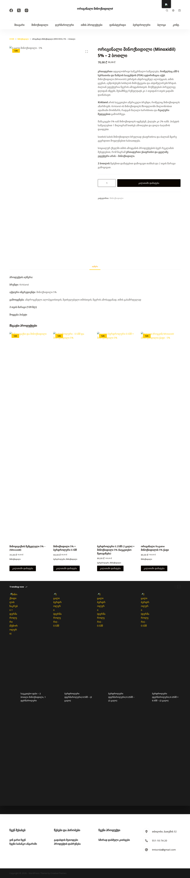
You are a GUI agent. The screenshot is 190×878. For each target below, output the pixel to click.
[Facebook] (11, 10)
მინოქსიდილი (39, 24)
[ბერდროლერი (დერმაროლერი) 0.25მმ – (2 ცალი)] (101, 697)
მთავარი (19, 24)
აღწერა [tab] (95, 266)
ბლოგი (161, 24)
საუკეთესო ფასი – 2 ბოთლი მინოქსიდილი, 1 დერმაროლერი (33, 697)
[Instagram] (26, 10)
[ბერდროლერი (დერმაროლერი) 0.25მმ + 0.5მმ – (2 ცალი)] (145, 697)
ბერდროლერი (141, 24)
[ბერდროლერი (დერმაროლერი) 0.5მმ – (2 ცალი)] (57, 697)
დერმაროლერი (64, 24)
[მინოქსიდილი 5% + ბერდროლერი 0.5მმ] (73, 436)
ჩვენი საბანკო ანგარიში (23, 843)
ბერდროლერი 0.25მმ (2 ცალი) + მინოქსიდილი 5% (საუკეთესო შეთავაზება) (116, 550)
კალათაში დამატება (148, 183)
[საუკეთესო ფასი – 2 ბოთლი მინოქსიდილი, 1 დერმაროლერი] (13, 697)
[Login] (173, 10)
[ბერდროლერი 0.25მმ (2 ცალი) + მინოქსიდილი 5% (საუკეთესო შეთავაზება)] (117, 436)
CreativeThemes (58, 873)
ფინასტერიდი (117, 24)
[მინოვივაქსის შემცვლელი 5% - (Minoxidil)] (29, 436)
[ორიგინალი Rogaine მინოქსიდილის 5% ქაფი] (161, 436)
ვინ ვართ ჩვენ (17, 839)
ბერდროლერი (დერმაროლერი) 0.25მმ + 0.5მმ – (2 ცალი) (165, 697)
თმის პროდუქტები (91, 24)
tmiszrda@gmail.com (164, 849)
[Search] (167, 10)
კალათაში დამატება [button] (22, 568)
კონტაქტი (178, 24)
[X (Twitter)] (19, 10)
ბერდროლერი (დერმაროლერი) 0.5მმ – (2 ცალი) (78, 697)
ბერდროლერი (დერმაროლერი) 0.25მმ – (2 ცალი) (121, 697)
